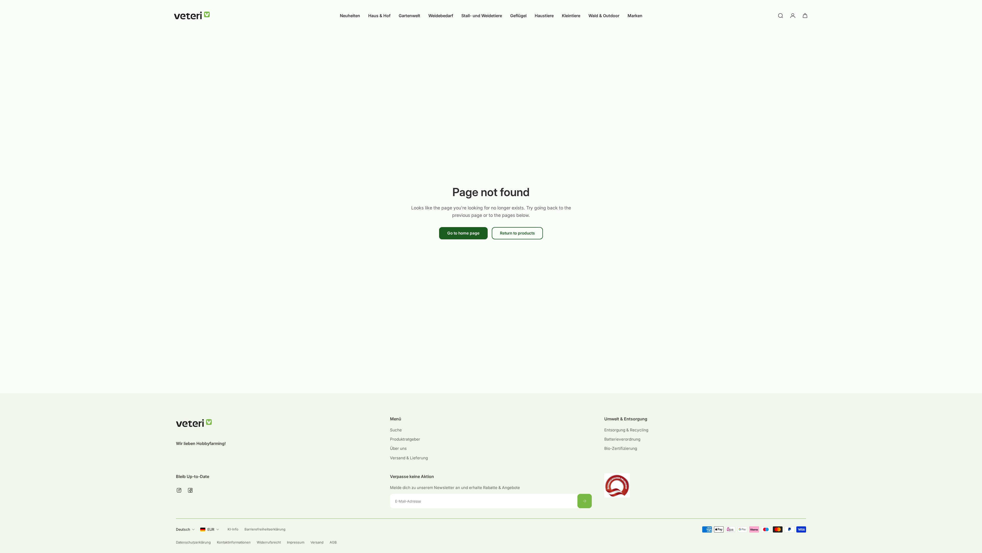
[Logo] (192, 15)
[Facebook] (190, 490)
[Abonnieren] (585, 501)
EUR (210, 529)
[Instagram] (179, 490)
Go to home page (463, 233)
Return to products (517, 233)
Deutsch (183, 529)
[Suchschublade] (780, 15)
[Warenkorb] (805, 15)
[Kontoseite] (793, 15)
